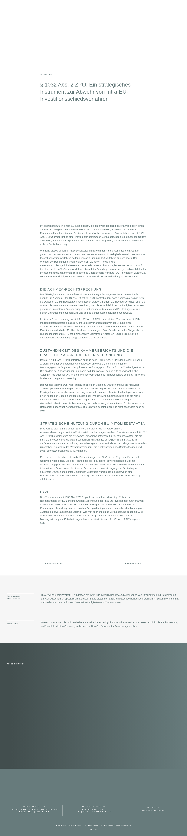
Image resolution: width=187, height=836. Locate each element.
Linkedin (146, 810)
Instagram (159, 810)
